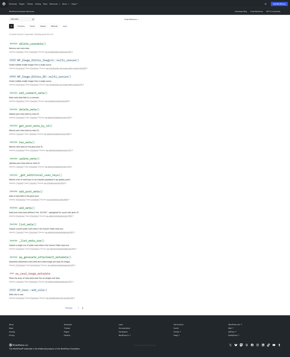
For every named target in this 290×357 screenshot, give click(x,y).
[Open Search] (265, 4)
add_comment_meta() (33, 93)
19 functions (20, 200)
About (11, 324)
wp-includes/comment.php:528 (56, 101)
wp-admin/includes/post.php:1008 (59, 216)
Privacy (12, 335)
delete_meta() (29, 109)
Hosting (12, 332)
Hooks (32, 26)
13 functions (20, 265)
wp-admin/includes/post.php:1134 (57, 167)
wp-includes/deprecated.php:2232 (58, 52)
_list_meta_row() (31, 240)
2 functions (34, 68)
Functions (21, 26)
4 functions (34, 298)
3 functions (20, 101)
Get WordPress (279, 4)
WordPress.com (235, 324)
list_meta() (27, 224)
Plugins (66, 332)
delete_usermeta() (32, 43)
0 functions (20, 68)
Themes (67, 328)
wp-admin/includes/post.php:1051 (58, 117)
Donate (177, 332)
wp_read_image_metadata (32, 273)
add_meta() (27, 208)
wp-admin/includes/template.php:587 (59, 232)
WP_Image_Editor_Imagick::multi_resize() (48, 60)
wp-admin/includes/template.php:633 (61, 249)
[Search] (33, 19)
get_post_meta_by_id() (35, 126)
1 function (19, 52)
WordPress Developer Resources (21, 11)
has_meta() (27, 142)
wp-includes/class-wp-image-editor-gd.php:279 (64, 85)
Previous (68, 308)
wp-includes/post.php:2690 (57, 200)
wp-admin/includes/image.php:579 (61, 265)
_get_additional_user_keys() (40, 175)
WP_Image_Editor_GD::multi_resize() (44, 76)
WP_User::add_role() (32, 290)
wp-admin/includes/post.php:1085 (57, 134)
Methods (54, 26)
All (11, 26)
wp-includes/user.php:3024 (54, 183)
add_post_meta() (31, 191)
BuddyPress (233, 335)
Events (176, 328)
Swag (177, 335)
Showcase (68, 324)
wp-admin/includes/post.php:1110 (58, 150)
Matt (231, 328)
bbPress (232, 332)
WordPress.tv (125, 335)
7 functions (33, 52)
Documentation (124, 328)
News (11, 328)
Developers (123, 332)
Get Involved (178, 324)
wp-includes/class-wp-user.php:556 (59, 298)
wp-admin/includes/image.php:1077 (58, 282)
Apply (65, 26)
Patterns (67, 335)
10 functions (34, 249)
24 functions (35, 265)
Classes (43, 26)
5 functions (34, 216)
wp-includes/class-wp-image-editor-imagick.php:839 (66, 68)
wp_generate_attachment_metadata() (45, 257)
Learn (121, 324)
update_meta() (29, 158)
